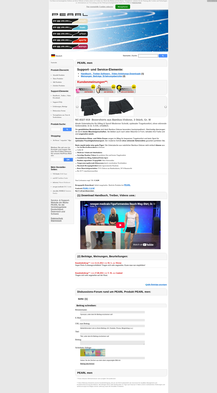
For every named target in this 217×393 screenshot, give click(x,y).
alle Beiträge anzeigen (157, 284)
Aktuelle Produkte (59, 75)
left (77, 107)
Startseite (126, 56)
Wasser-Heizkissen (61, 182)
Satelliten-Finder (60, 178)
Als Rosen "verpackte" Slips (62, 140)
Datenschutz (136, 3)
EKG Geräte (62, 187)
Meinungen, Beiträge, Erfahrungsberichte (101, 76)
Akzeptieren (123, 7)
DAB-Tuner (60, 174)
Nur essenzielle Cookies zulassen (99, 7)
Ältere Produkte (58, 79)
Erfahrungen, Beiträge (60, 106)
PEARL (127, 185)
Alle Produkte (57, 82)
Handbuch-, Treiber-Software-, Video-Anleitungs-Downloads (111, 74)
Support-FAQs (57, 102)
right (165, 107)
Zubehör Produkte (59, 86)
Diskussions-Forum (59, 111)
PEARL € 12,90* (89, 188)
